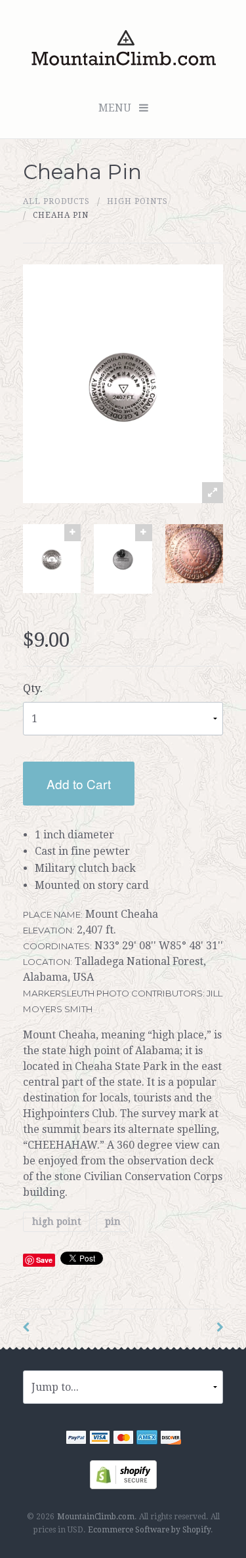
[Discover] (170, 1439)
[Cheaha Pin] (52, 558)
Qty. (33, 688)
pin (113, 1221)
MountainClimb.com (95, 1516)
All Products (56, 201)
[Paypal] (76, 1439)
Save (44, 1260)
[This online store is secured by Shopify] (123, 1473)
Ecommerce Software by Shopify (149, 1529)
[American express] (146, 1439)
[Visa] (99, 1439)
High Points (137, 201)
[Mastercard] (123, 1439)
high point (56, 1221)
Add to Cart (79, 783)
